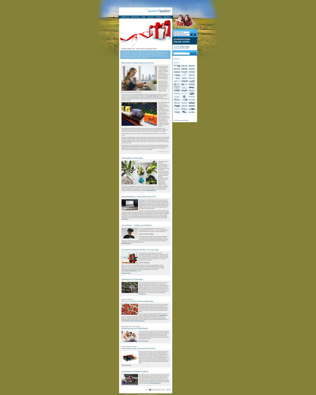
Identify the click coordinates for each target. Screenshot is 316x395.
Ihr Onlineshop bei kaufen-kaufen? (181, 120)
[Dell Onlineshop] (191, 88)
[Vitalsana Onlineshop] (191, 73)
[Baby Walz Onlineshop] (184, 66)
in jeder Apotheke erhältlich (128, 320)
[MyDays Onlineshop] (184, 103)
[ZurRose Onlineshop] (191, 113)
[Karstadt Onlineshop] (191, 97)
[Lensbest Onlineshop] (184, 100)
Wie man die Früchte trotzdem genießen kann (137, 301)
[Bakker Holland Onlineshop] (184, 79)
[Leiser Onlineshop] (177, 100)
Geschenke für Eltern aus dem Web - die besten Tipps (140, 249)
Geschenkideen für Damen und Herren (135, 371)
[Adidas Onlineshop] (177, 66)
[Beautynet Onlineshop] (177, 82)
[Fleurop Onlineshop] (184, 82)
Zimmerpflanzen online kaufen (132, 158)
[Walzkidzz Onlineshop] (191, 109)
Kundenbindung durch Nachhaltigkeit (135, 328)
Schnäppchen (181, 39)
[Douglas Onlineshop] (184, 91)
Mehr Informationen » (151, 190)
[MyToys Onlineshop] (191, 103)
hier (164, 131)
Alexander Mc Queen (153, 96)
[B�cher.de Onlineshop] (191, 85)
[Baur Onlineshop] (191, 66)
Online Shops (181, 42)
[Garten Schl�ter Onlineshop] (177, 113)
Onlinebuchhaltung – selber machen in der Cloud (139, 196)
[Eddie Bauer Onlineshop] (191, 91)
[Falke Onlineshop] (184, 94)
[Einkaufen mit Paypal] (143, 18)
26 (167, 389)
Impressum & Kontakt (142, 394)
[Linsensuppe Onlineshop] (177, 103)
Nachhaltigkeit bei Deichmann (132, 279)
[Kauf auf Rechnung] (124, 18)
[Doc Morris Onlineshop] (177, 91)
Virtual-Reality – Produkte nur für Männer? (137, 225)
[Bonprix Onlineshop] (184, 85)
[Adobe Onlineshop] (177, 76)
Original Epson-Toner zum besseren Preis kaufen (138, 348)
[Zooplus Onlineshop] (177, 73)
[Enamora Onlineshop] (177, 94)
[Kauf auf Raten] (135, 18)
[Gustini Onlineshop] (191, 94)
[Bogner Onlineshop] (177, 85)
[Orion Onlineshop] (177, 106)
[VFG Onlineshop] (184, 113)
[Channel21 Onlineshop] (184, 73)
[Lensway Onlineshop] (191, 100)
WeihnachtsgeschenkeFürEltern (129, 270)
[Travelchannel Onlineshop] (177, 109)
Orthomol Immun (164, 315)
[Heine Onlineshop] (177, 97)
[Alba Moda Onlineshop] (184, 76)
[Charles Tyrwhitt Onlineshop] (177, 88)
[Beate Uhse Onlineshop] (191, 79)
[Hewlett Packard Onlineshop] (184, 97)
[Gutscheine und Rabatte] (167, 18)
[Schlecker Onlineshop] (191, 106)
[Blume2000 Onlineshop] (191, 82)
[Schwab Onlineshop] (191, 76)
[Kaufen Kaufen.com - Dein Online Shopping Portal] (145, 8)
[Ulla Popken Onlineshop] (184, 109)
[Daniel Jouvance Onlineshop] (184, 88)
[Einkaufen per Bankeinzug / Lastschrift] (150, 18)
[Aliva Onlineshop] (177, 79)
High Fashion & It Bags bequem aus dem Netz (138, 63)
